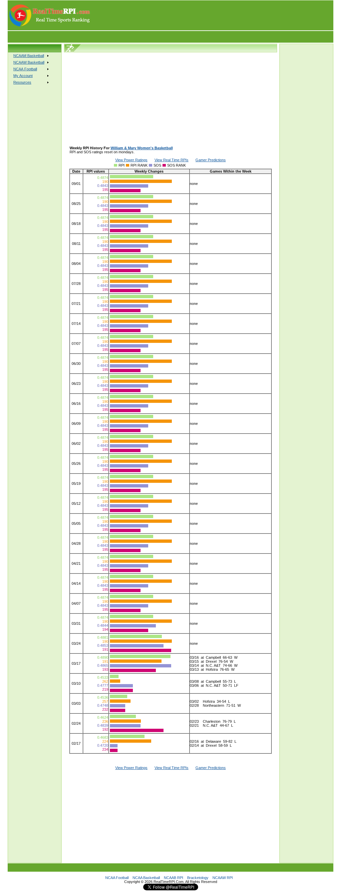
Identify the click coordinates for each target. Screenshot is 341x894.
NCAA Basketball (146, 878)
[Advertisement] (212, 15)
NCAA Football (117, 878)
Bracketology (197, 878)
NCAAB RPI (173, 878)
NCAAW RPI (222, 878)
